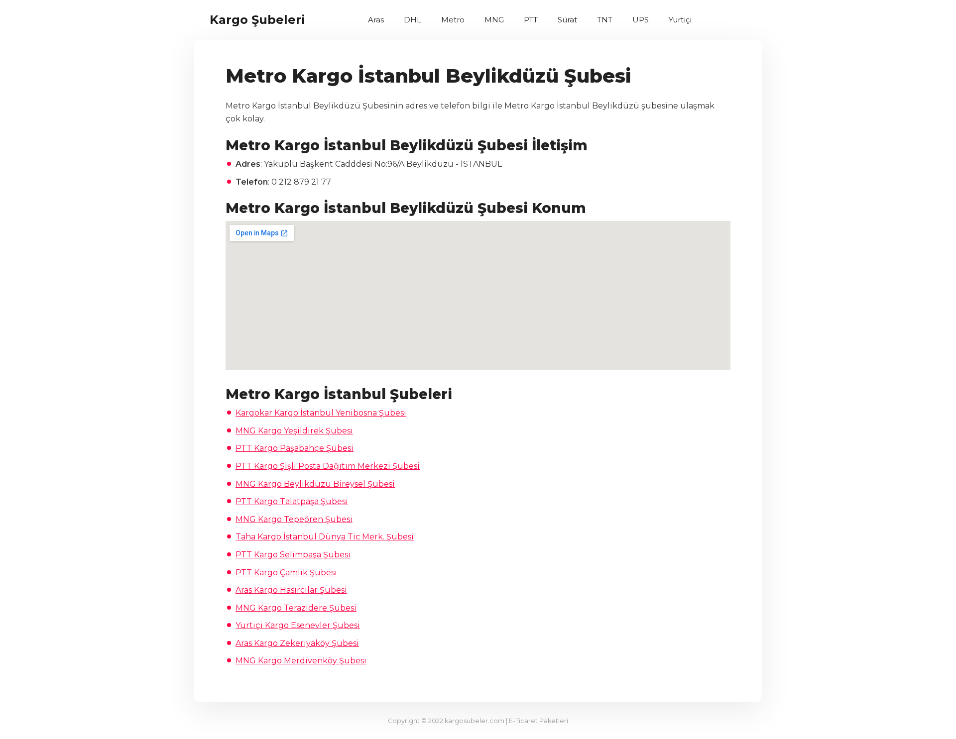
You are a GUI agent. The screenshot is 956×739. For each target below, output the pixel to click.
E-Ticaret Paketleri (538, 721)
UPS (640, 19)
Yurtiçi (680, 19)
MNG (494, 19)
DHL (412, 19)
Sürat (567, 19)
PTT (531, 19)
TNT (604, 19)
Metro (453, 19)
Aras (376, 19)
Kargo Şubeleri (257, 19)
